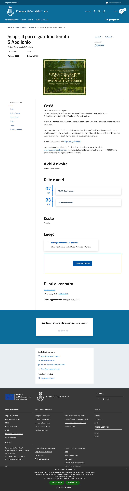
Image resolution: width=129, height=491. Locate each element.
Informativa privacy (71, 455)
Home (10, 27)
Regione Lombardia (11, 2)
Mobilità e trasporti (41, 430)
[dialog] (64, 479)
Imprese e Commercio (42, 423)
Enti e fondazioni (11, 426)
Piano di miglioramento (73, 466)
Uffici (7, 423)
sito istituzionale (49, 290)
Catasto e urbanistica (42, 426)
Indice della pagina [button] (16, 103)
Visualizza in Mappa (83, 263)
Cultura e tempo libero (42, 419)
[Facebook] (93, 11)
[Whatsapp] (103, 11)
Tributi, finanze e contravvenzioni (76, 419)
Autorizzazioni (70, 426)
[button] (64, 487)
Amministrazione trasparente (75, 448)
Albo (66, 451)
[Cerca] (121, 11)
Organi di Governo (11, 415)
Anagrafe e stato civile (42, 415)
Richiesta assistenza (42, 459)
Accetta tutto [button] (57, 483)
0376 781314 (63, 294)
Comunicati (98, 419)
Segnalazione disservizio (43, 451)
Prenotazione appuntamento (45, 448)
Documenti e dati (11, 437)
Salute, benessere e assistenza (75, 423)
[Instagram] (98, 11)
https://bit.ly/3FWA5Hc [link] (72, 141)
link (84, 478)
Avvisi (97, 423)
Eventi (31, 27)
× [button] (126, 468)
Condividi (98, 37)
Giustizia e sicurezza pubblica (75, 415)
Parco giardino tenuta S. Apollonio (64, 242)
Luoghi (97, 433)
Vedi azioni (108, 37)
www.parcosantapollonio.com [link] (55, 150)
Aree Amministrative (12, 419)
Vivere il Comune (21, 27)
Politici (7, 430)
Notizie (97, 415)
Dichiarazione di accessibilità (74, 462)
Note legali (68, 459)
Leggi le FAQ (39, 455)
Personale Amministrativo (14, 434)
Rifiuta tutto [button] (72, 482)
